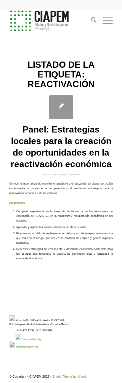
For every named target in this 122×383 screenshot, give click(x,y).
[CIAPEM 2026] (50, 21)
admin (77, 174)
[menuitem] (91, 21)
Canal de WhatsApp (31, 339)
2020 (64, 174)
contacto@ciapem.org (27, 346)
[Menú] (105, 21)
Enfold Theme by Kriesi (69, 376)
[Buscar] (91, 21)
